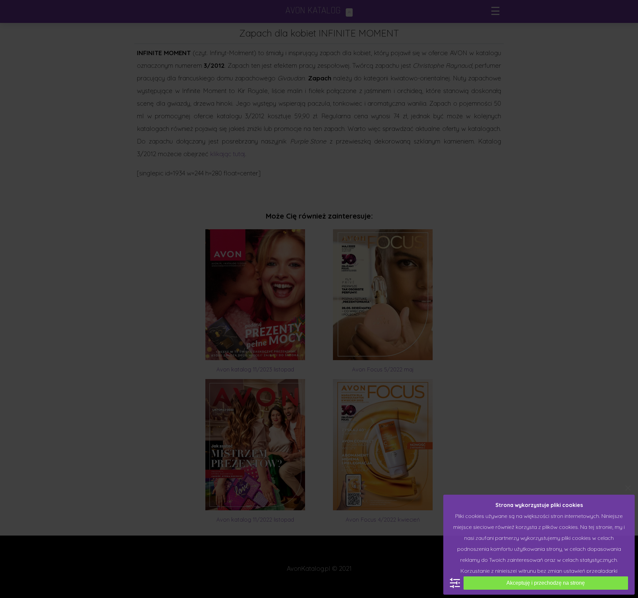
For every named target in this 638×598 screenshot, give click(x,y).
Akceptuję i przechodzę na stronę (545, 583)
